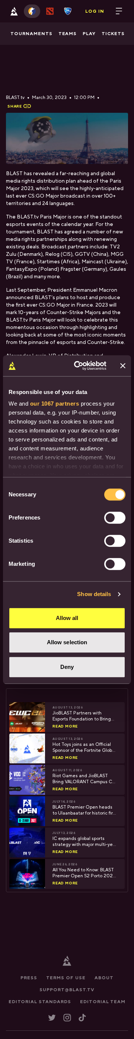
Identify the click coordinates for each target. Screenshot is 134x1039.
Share (14, 106)
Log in (94, 11)
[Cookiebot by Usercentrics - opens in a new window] (78, 365)
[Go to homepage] (14, 11)
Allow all (67, 618)
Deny (67, 667)
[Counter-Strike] (32, 11)
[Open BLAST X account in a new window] (52, 1017)
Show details (94, 594)
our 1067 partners (54, 403)
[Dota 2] (50, 11)
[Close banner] (122, 365)
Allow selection (67, 642)
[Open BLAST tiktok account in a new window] (82, 1017)
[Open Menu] (119, 11)
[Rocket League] (68, 11)
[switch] (114, 518)
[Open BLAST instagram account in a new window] (67, 1017)
